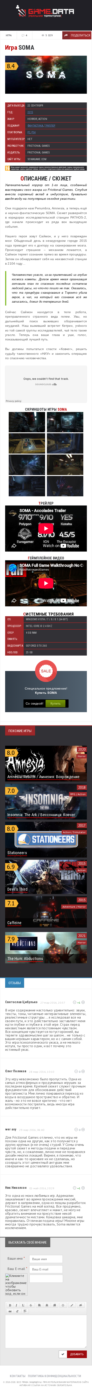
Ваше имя (16, 1258)
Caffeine (14, 922)
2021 (82, 936)
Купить (55, 703)
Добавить (77, 1354)
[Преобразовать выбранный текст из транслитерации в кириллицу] (17, 1311)
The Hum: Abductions (25, 958)
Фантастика (35, 125)
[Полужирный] (9, 1305)
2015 (30, 112)
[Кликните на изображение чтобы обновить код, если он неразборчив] (16, 1275)
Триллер (49, 125)
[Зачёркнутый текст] (31, 1305)
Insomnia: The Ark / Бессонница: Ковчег (41, 814)
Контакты (18, 1376)
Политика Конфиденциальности (54, 1376)
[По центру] (47, 1305)
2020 (82, 749)
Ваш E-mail (17, 1268)
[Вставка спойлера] (25, 1311)
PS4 (33, 132)
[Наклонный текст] (16, 1305)
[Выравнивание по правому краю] (54, 1305)
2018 (82, 787)
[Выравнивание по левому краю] (39, 1305)
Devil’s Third (17, 889)
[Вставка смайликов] (63, 1305)
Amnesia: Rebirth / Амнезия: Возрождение (43, 776)
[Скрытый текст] (80, 1305)
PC (28, 132)
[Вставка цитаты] (10, 1311)
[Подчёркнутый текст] (23, 1305)
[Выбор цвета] (72, 1305)
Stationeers (17, 852)
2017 (82, 825)
